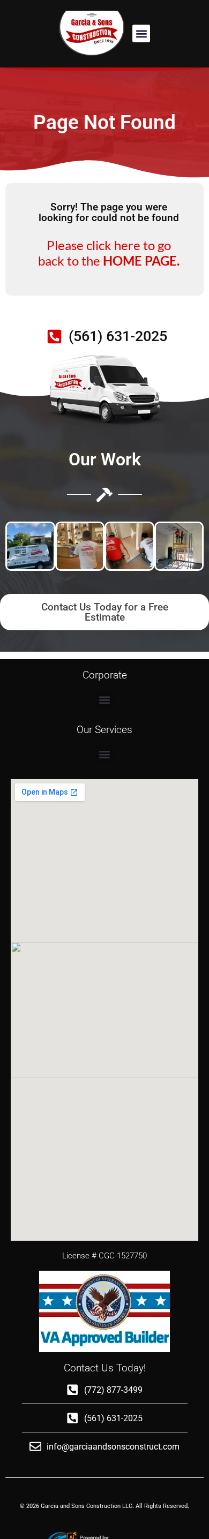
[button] (141, 33)
